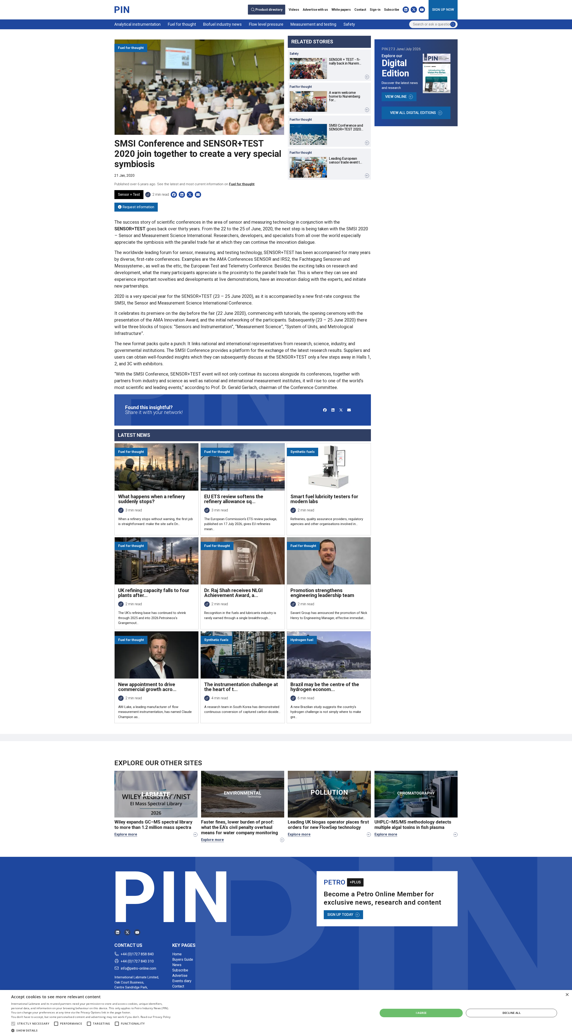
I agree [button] (421, 1013)
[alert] (286, 1013)
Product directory (269, 10)
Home (177, 954)
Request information (138, 207)
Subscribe (391, 9)
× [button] (567, 994)
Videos (294, 9)
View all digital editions (413, 113)
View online (396, 97)
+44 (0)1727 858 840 (137, 954)
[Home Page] (121, 9)
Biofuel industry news (222, 24)
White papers (341, 9)
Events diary (181, 981)
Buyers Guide (182, 959)
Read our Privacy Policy (156, 1017)
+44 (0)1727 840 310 (137, 961)
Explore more (125, 834)
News (176, 965)
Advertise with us (315, 9)
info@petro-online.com (138, 968)
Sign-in (375, 9)
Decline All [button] (512, 1013)
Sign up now (443, 10)
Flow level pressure (266, 24)
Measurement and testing (313, 24)
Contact (360, 9)
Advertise (179, 975)
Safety (349, 24)
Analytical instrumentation (137, 24)
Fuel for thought (182, 24)
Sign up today (340, 914)
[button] (13, 1023)
